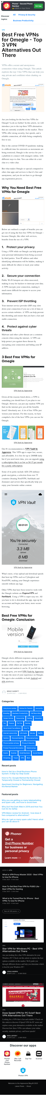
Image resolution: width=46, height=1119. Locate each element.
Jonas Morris (12, 971)
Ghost (29, 1086)
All (14, 14)
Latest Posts (19, 1086)
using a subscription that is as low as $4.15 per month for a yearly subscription (23, 462)
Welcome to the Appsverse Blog (20, 1083)
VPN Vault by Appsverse (23, 391)
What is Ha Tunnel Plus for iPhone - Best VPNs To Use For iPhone (20, 899)
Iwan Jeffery (12, 1036)
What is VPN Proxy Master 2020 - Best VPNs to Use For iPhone (22, 875)
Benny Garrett (13, 691)
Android (34, 678)
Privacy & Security (26, 14)
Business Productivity (23, 20)
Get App (38, 6)
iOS (3, 681)
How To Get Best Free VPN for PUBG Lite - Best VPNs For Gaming (21, 887)
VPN (3, 30)
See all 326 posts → (11, 911)
